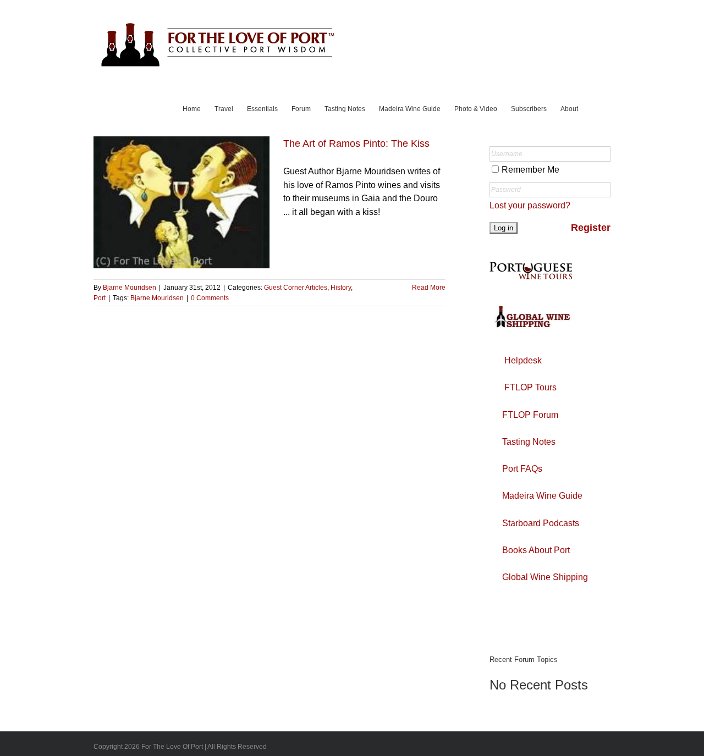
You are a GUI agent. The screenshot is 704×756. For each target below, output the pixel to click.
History (341, 287)
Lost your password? (530, 205)
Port (100, 298)
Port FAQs (522, 468)
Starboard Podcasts (540, 523)
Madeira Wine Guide (542, 495)
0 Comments (210, 298)
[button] (594, 108)
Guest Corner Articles (295, 287)
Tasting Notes (529, 441)
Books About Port (536, 550)
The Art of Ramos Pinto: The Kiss (356, 143)
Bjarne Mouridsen (129, 287)
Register (590, 227)
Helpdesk (523, 360)
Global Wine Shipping (545, 577)
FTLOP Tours (530, 387)
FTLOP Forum (530, 415)
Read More (429, 287)
